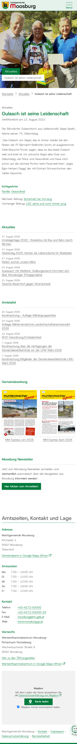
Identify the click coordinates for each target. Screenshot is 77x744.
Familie (6, 191)
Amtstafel (9, 302)
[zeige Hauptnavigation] (69, 5)
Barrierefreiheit (41, 736)
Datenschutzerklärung (15, 736)
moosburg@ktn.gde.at (31, 617)
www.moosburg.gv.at (30, 621)
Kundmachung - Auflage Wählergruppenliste (29, 315)
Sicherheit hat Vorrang (38, 199)
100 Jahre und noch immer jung (46, 203)
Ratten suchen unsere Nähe (19, 262)
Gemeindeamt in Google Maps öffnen (27, 555)
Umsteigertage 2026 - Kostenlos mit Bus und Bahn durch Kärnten (37, 242)
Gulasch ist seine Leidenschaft (53, 94)
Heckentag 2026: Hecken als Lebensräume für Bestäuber (37, 253)
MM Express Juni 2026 (19, 440)
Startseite (7, 94)
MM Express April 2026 (57, 440)
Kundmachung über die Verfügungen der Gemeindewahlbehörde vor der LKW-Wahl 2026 (32, 348)
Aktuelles (24, 94)
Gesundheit (18, 191)
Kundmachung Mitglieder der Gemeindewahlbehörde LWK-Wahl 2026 (38, 361)
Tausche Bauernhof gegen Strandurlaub (26, 284)
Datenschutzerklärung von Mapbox (40, 695)
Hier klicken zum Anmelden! (21, 486)
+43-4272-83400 (29, 607)
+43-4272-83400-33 (32, 612)
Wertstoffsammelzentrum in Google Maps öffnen (33, 664)
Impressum (57, 731)
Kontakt (42, 731)
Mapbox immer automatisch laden (40, 707)
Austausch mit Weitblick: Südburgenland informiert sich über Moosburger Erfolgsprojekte (35, 273)
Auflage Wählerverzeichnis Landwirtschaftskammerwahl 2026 (36, 326)
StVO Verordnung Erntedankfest (21, 337)
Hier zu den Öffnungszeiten (18, 658)
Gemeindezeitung (14, 382)
